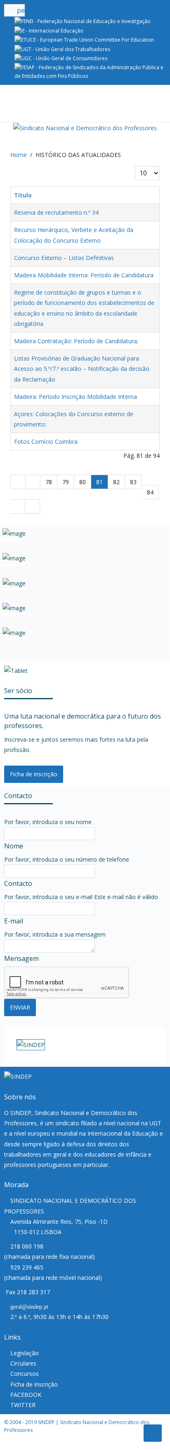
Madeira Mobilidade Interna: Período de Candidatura (83, 275)
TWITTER (22, 1405)
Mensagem (21, 958)
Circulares (23, 1363)
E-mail (13, 920)
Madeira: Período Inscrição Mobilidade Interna (75, 397)
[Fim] (32, 506)
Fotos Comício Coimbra (46, 441)
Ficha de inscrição (33, 774)
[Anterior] (33, 482)
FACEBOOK (25, 1394)
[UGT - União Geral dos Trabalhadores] (62, 48)
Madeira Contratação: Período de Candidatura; (76, 341)
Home (18, 155)
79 (65, 482)
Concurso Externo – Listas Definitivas (64, 258)
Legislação (24, 1353)
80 (82, 482)
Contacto (18, 883)
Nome (13, 845)
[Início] (18, 482)
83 (133, 482)
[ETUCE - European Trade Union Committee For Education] (84, 39)
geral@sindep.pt (29, 1307)
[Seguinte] (17, 506)
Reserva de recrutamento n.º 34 (56, 212)
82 (116, 482)
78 (48, 482)
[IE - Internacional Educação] (48, 30)
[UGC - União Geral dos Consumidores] (60, 57)
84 (150, 492)
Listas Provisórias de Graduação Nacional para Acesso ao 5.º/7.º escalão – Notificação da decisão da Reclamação (81, 368)
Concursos (24, 1373)
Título (23, 195)
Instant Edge (31, 1445)
